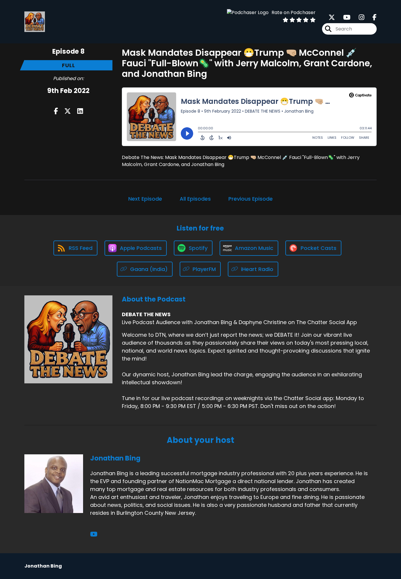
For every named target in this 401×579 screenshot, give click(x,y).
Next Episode (145, 198)
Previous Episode (250, 198)
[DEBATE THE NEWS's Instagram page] (358, 17)
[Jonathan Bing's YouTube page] (93, 534)
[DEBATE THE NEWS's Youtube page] (343, 17)
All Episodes (195, 198)
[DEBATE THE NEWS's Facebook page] (371, 17)
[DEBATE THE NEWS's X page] (331, 17)
